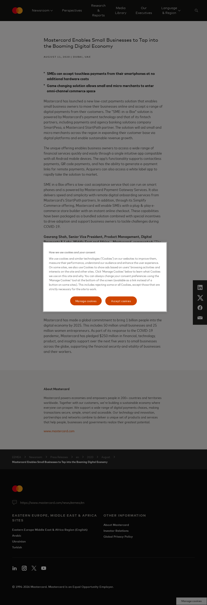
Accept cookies (121, 301)
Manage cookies (86, 301)
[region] (105, 277)
